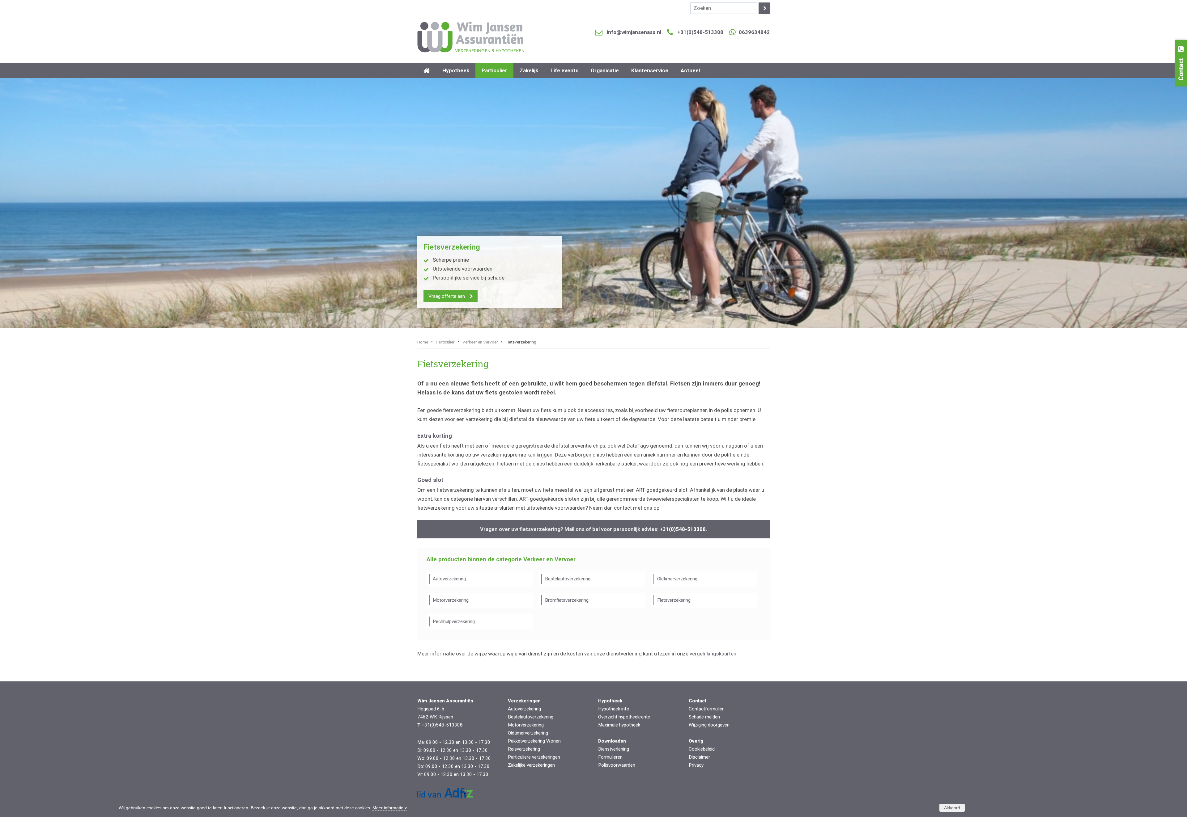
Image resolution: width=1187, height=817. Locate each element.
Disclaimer (699, 757)
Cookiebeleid (702, 749)
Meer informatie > (389, 807)
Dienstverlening (613, 749)
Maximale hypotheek (619, 725)
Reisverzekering (524, 749)
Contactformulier (706, 709)
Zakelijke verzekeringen (531, 765)
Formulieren (610, 757)
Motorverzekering (451, 600)
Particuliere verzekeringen (534, 757)
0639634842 (754, 32)
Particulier (445, 341)
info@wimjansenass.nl (634, 32)
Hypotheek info (613, 709)
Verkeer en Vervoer (480, 341)
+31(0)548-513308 (700, 32)
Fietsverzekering (674, 600)
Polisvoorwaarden (616, 765)
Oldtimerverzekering (677, 579)
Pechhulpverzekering (454, 621)
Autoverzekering (449, 579)
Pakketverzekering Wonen (534, 741)
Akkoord (952, 807)
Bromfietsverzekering (567, 600)
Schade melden (704, 717)
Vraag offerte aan (446, 296)
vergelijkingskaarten (713, 654)
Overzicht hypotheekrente (624, 717)
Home (422, 341)
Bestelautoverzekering (567, 579)
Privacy (696, 765)
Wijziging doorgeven (709, 725)
